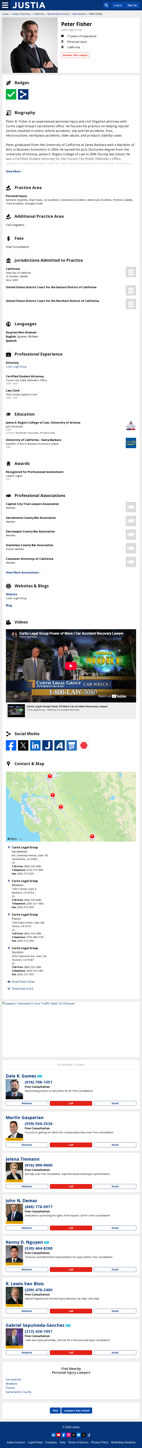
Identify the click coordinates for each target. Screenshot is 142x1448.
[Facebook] (63, 1435)
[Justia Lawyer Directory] (28, 5)
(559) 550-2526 (38, 1123)
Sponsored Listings (71, 1064)
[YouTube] (58, 1435)
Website (11, 594)
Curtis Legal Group (71, 29)
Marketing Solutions (123, 1442)
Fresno (10, 1388)
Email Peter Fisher (23, 982)
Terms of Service (78, 1442)
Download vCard (22, 988)
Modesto (11, 1384)
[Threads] (74, 1435)
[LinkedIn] (53, 1435)
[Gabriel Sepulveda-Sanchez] (14, 1337)
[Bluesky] (79, 1435)
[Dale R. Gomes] (14, 1087)
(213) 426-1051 (38, 1331)
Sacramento (79, 13)
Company (51, 1442)
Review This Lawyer (75, 55)
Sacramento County (58, 13)
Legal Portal (35, 1442)
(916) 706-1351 (38, 1081)
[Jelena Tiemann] (14, 1171)
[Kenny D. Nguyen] (14, 1254)
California (39, 13)
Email (115, 1103)
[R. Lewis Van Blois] (14, 1295)
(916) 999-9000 (38, 1165)
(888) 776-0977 (38, 1206)
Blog (9, 605)
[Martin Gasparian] (14, 1129)
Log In (118, 5)
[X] (84, 1435)
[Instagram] (68, 1435)
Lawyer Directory (21, 13)
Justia (5, 13)
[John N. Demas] (14, 1212)
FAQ (55, 1410)
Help (62, 1442)
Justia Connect (16, 1442)
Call (71, 1103)
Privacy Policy (100, 1442)
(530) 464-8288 (38, 1248)
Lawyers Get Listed (76, 1410)
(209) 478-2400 (38, 1289)
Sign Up (132, 5)
